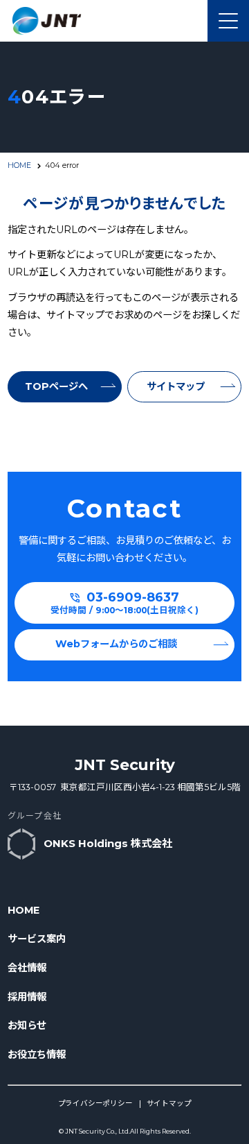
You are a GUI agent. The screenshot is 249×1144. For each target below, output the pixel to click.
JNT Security (125, 764)
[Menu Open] (228, 21)
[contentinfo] (124, 935)
